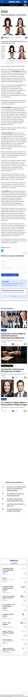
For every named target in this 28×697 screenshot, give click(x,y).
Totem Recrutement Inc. (7, 592)
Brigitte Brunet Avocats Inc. (7, 652)
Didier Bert (6, 37)
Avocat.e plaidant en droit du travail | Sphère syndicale (9, 606)
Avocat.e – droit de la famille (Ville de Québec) (8, 632)
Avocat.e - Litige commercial (6, 623)
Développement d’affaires (7, 366)
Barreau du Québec (6, 643)
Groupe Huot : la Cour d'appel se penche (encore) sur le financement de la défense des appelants (16, 488)
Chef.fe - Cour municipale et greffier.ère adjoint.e (8, 597)
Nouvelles (4, 330)
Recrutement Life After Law (7, 618)
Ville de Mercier (5, 600)
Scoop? (25, 5)
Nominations (4, 11)
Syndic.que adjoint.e (7, 640)
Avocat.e (5, 578)
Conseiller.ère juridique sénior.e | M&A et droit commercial (8, 570)
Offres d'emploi (14, 5)
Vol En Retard (5, 582)
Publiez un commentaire (10, 275)
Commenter (16, 344)
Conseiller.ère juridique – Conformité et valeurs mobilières (8, 588)
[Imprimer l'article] (26, 344)
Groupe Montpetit (5, 574)
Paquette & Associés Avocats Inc (8, 627)
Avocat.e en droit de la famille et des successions (9, 649)
